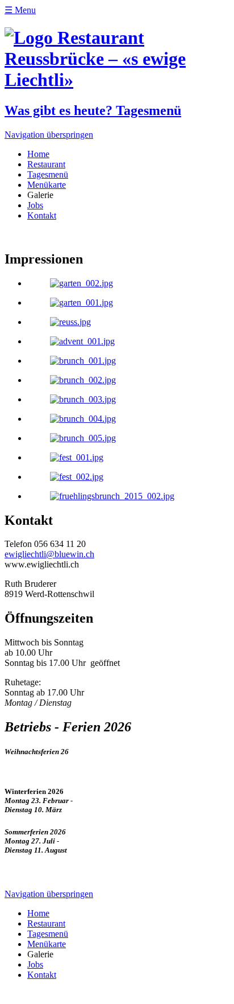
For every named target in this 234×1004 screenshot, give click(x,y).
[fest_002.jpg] (76, 477)
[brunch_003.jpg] (83, 399)
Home (38, 154)
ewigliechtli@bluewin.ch (49, 554)
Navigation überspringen (49, 134)
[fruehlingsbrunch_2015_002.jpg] (112, 496)
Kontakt (41, 215)
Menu (20, 10)
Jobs (35, 205)
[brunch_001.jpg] (83, 360)
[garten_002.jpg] (81, 283)
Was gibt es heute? (93, 110)
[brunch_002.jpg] (83, 380)
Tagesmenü (47, 174)
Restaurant (46, 164)
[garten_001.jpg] (81, 302)
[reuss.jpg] (70, 322)
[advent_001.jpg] (82, 341)
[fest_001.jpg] (76, 457)
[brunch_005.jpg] (83, 438)
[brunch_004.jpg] (83, 418)
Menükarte (46, 185)
